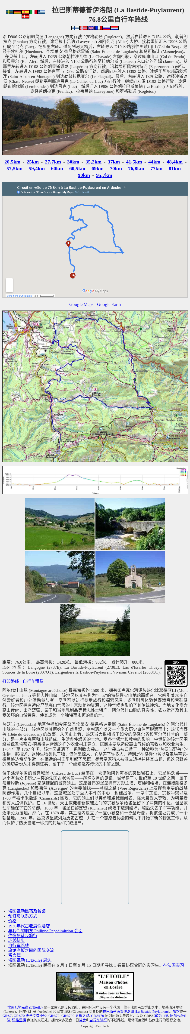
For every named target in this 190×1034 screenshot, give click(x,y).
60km (57, 168)
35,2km (93, 162)
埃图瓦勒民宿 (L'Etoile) (25, 1007)
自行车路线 (18, 945)
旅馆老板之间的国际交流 (31, 950)
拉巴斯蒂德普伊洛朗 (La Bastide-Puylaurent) (136, 1011)
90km (84, 175)
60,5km (77, 168)
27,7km (53, 162)
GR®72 (54, 1016)
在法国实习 (173, 965)
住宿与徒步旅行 (22, 935)
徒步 (82, 1020)
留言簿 (14, 955)
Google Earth (109, 304)
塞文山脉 (161, 1016)
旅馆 (176, 1011)
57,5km (14, 168)
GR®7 (7, 1016)
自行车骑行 (98, 1020)
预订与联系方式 (22, 916)
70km (116, 168)
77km (156, 168)
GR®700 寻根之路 (75, 1016)
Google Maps (81, 304)
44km (154, 162)
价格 (12, 921)
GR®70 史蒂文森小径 (30, 1016)
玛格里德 (19, 1020)
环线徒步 (16, 940)
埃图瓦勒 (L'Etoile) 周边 (29, 960)
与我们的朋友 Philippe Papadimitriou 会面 (45, 931)
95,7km (104, 175)
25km (33, 162)
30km (73, 162)
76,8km (136, 168)
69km (98, 168)
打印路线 (10, 681)
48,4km (175, 162)
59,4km (37, 168)
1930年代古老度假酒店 (29, 926)
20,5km (12, 162)
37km (114, 162)
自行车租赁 (33, 681)
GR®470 (97, 1016)
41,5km (134, 162)
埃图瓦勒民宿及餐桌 (27, 911)
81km (175, 168)
